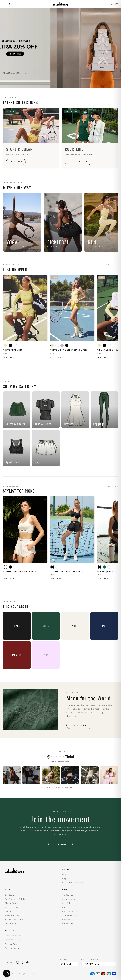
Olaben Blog (11, 923)
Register (66, 878)
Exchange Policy (70, 911)
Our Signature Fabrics (15, 899)
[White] (15, 345)
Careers (8, 911)
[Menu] (4, 4)
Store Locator (69, 899)
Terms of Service (13, 948)
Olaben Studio (11, 903)
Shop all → (112, 265)
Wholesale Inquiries (14, 919)
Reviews (66, 919)
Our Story (9, 895)
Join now (60, 844)
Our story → (79, 725)
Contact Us (67, 895)
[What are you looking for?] (8, 4)
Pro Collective (11, 907)
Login (65, 874)
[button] (116, 4)
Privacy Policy (11, 944)
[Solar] (5, 345)
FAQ (64, 907)
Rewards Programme (72, 883)
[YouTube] (27, 962)
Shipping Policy (69, 915)
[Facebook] (22, 962)
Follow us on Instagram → (60, 788)
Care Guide (67, 923)
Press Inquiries (12, 915)
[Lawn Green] (104, 567)
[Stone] (62, 345)
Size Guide (67, 903)
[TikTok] (32, 962)
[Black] (10, 345)
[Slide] (60, 48)
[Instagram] (17, 962)
